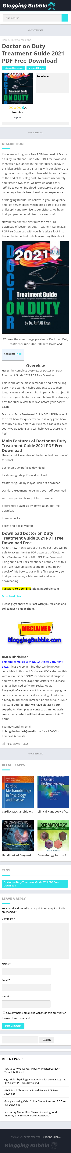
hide (19, 353)
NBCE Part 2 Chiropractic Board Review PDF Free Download (31, 1092)
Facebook (8, 123)
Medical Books (36, 68)
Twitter (22, 123)
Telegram (49, 123)
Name (6, 964)
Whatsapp (62, 123)
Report (17, 117)
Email (6, 980)
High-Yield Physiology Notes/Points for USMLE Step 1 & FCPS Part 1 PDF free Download (35, 1081)
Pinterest (35, 123)
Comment (8, 918)
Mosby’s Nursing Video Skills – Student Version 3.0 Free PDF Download (35, 1102)
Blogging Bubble (51, 1137)
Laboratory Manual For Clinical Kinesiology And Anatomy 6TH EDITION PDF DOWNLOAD (30, 1113)
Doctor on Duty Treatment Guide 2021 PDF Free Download (31, 883)
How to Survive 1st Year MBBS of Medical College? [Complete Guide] (32, 1070)
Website (6, 996)
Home (5, 40)
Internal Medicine (21, 40)
